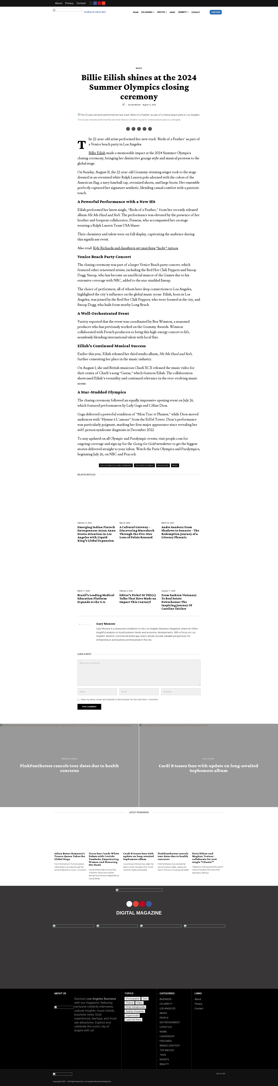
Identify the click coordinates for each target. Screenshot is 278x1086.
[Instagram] (91, 3)
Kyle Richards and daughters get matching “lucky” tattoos (135, 248)
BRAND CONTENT (170, 1045)
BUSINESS (165, 999)
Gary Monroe (135, 105)
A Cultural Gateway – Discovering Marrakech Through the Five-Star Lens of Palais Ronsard (136, 532)
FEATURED (166, 1040)
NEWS (163, 1031)
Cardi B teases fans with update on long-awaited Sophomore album (138, 856)
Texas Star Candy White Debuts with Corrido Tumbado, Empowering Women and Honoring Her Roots (104, 859)
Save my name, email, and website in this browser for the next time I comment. (120, 699)
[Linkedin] (150, 129)
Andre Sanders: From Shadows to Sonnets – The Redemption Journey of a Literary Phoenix (180, 532)
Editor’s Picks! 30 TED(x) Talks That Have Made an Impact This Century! (137, 598)
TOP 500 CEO (167, 1050)
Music (175, 465)
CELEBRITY (166, 1003)
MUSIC (139, 68)
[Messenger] (133, 129)
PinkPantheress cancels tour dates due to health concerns (173, 856)
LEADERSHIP (167, 1036)
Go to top (220, 1074)
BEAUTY (164, 1064)
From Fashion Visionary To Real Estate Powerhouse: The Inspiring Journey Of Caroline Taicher (179, 601)
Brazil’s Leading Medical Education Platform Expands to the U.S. (95, 598)
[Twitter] (139, 129)
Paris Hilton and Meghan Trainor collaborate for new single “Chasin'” (204, 857)
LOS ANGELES (167, 1008)
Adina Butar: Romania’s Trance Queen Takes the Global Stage (69, 856)
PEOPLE (164, 1017)
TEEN (163, 1054)
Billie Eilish (97, 153)
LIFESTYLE (166, 1027)
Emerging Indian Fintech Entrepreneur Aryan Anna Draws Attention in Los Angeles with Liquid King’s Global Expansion (96, 533)
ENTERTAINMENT (170, 1022)
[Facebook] (128, 129)
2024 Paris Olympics (144, 465)
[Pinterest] (144, 129)
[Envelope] (103, 3)
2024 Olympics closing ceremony (115, 465)
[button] (206, 12)
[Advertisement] (139, 39)
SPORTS (164, 1059)
